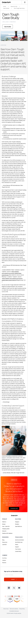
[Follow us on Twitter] (14, 588)
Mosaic (4, 524)
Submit (13, 579)
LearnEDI (4, 544)
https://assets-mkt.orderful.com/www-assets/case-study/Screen (12, 273)
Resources (4, 542)
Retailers (17, 524)
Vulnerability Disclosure (14, 611)
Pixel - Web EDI (6, 526)
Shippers (17, 521)
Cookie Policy (18, 551)
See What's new (18, 542)
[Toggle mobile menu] (24, 2)
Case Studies (6, 8)
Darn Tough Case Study (19, 8)
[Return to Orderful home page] (14, 515)
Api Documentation (19, 540)
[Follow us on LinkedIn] (9, 588)
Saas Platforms (18, 526)
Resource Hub (14, 6)
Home (4, 6)
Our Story (4, 558)
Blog (3, 540)
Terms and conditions (14, 608)
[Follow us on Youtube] (19, 588)
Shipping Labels (5, 528)
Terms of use (5, 608)
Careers (4, 560)
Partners (4, 562)
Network (4, 531)
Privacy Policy (22, 608)
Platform (4, 521)
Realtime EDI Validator (7, 533)
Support (17, 546)
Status (16, 544)
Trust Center (18, 549)
